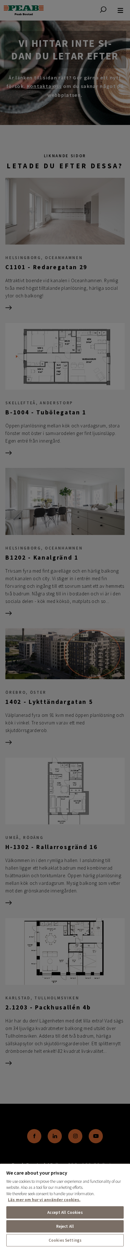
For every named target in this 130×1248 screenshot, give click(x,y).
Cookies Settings (65, 1240)
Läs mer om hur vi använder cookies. (44, 1199)
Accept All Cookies (64, 1212)
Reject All (65, 1226)
